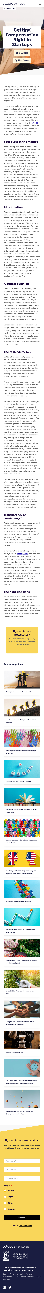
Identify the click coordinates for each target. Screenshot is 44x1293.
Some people (22, 554)
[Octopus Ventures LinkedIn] (4, 1287)
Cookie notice (28, 1268)
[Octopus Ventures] (14, 3)
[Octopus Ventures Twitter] (9, 1287)
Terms (5, 1268)
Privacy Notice (25, 1226)
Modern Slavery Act (10, 1270)
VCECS (35, 123)
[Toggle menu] (39, 3)
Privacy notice (15, 1268)
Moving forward (27, 1270)
